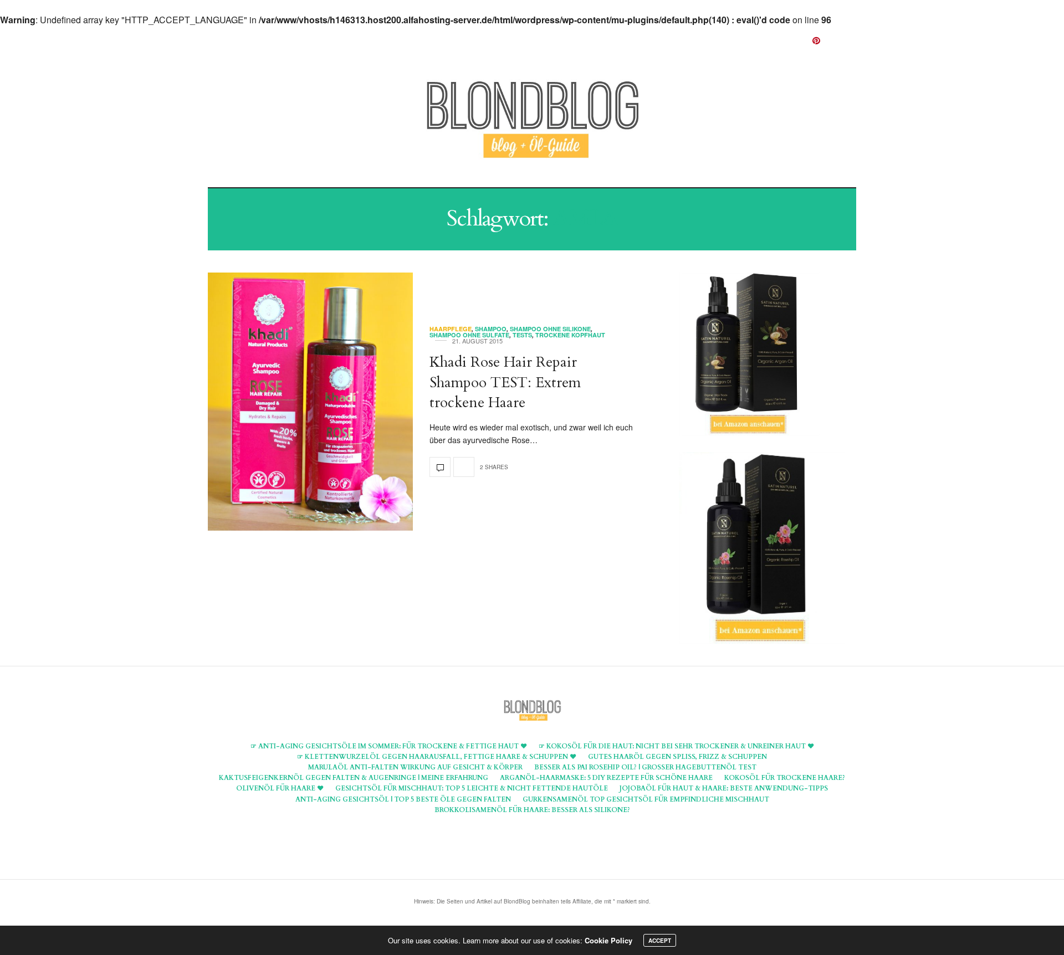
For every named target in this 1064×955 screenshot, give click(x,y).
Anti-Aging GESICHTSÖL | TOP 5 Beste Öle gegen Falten (403, 799)
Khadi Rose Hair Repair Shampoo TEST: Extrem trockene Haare (505, 382)
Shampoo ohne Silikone (550, 329)
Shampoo (579, 40)
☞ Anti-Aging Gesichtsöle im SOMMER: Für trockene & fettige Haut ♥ (388, 746)
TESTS (522, 335)
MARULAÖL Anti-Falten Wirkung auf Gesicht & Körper (415, 767)
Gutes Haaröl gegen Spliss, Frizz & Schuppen (677, 756)
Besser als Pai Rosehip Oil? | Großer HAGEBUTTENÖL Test (645, 767)
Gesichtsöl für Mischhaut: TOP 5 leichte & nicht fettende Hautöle (471, 788)
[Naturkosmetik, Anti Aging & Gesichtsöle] (532, 120)
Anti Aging (415, 40)
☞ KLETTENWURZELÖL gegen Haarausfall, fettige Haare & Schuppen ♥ (436, 756)
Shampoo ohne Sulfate (469, 335)
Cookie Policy (608, 940)
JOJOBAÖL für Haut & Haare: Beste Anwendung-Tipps (724, 788)
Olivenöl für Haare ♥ (280, 788)
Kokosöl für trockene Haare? (784, 777)
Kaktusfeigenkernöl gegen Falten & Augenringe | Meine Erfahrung (353, 777)
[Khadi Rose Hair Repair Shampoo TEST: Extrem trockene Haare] (310, 402)
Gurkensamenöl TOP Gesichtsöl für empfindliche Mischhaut (646, 799)
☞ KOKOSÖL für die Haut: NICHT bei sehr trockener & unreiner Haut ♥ (676, 746)
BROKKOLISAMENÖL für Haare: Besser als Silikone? (532, 809)
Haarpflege (499, 40)
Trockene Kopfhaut (570, 335)
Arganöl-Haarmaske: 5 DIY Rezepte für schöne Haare (606, 777)
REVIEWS (647, 40)
